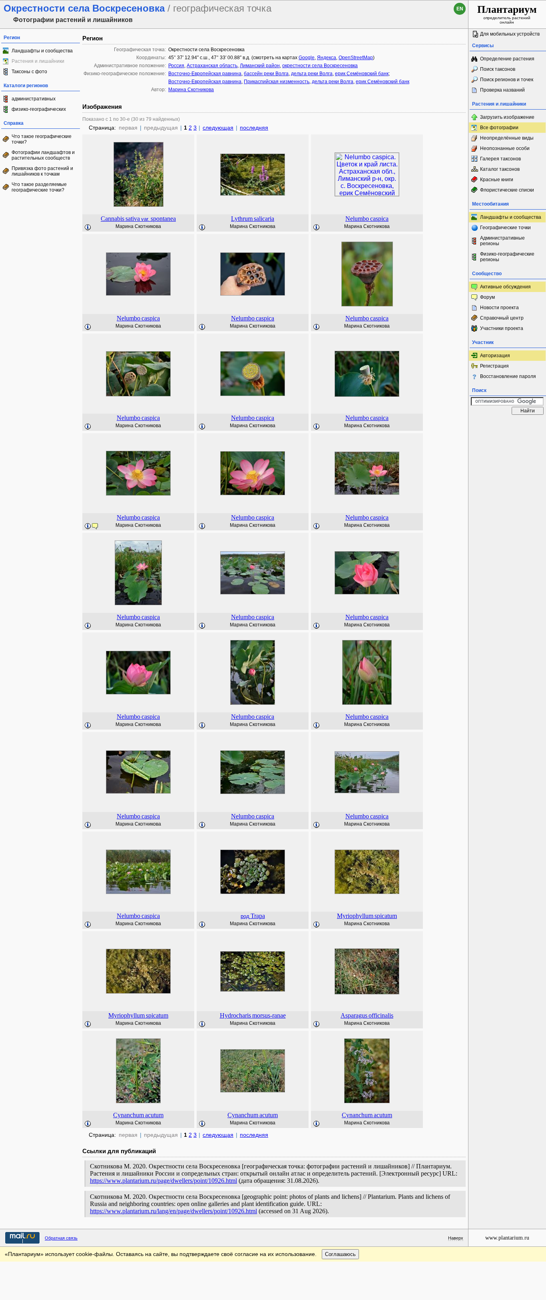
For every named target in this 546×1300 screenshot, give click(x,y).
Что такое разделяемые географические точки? (39, 187)
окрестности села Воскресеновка (320, 65)
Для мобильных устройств (510, 34)
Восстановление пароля (508, 376)
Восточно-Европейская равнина (204, 73)
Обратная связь (61, 1238)
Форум (487, 297)
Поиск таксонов (497, 69)
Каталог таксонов (500, 169)
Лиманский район (260, 65)
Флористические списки (507, 190)
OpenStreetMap (356, 57)
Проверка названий (502, 90)
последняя (254, 127)
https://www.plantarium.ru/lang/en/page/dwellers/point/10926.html (173, 1211)
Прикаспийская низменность (276, 81)
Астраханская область (212, 65)
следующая (218, 127)
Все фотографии (499, 127)
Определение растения (507, 59)
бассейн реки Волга (266, 73)
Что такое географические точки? (42, 139)
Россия (176, 65)
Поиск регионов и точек (506, 79)
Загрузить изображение (507, 117)
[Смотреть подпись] (88, 227)
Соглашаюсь (340, 1254)
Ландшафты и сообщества (42, 51)
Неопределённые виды (507, 138)
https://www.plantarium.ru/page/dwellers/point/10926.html (163, 1180)
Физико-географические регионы (507, 256)
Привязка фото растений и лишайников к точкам (42, 171)
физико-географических (39, 109)
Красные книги (496, 179)
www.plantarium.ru (507, 1238)
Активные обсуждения (505, 287)
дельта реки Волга (312, 73)
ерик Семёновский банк (362, 73)
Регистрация (494, 366)
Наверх (455, 1238)
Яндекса (326, 57)
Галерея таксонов (500, 159)
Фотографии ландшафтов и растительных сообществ (43, 155)
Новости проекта (499, 307)
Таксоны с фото (29, 71)
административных (34, 99)
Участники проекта (501, 328)
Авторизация (495, 355)
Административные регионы (502, 240)
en (459, 9)
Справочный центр (502, 318)
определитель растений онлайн (507, 14)
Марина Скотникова (191, 89)
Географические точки (505, 227)
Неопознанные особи (505, 148)
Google (307, 57)
